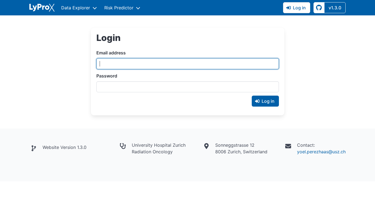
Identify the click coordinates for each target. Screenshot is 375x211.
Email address (111, 52)
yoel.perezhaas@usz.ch (321, 151)
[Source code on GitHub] (319, 7)
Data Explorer (75, 7)
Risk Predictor (118, 7)
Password (106, 76)
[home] (42, 7)
